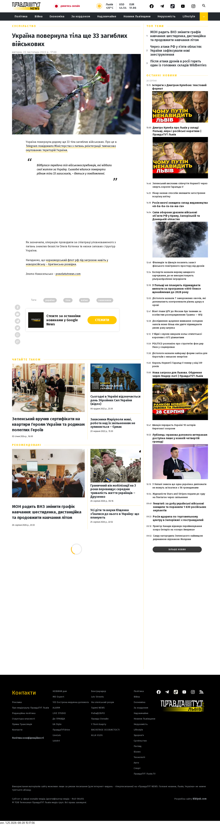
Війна (39, 16)
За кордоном (81, 16)
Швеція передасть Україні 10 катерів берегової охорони (174, 427)
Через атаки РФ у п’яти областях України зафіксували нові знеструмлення (176, 51)
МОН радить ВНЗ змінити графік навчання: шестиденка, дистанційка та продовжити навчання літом (46, 512)
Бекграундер (98, 691)
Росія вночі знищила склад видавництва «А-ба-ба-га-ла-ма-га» (180, 204)
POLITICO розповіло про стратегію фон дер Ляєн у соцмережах (178, 345)
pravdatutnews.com (68, 274)
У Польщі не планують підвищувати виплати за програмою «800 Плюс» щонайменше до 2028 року (176, 289)
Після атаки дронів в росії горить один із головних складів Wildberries (178, 63)
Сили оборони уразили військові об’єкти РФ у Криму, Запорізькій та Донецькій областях (176, 216)
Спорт (137, 768)
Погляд (137, 746)
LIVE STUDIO (59, 713)
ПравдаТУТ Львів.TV (145, 773)
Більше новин (177, 549)
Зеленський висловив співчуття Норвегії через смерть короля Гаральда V (179, 185)
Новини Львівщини (137, 16)
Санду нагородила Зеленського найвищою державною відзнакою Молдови (178, 537)
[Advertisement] (72, 207)
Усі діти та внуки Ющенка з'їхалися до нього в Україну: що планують (114, 513)
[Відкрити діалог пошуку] (204, 6)
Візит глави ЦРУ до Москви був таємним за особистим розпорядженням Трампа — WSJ (177, 313)
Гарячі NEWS (98, 707)
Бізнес (137, 751)
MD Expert (58, 696)
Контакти (24, 692)
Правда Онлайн (99, 718)
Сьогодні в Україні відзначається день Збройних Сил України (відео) (115, 400)
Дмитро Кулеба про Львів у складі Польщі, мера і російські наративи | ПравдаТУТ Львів (177, 131)
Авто (136, 762)
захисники (104, 300)
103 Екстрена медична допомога (71, 702)
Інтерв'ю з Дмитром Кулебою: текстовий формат (179, 87)
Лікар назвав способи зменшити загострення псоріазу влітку (178, 195)
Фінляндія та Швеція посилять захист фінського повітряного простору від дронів (178, 264)
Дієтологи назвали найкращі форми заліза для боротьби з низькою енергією (179, 355)
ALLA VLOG (97, 735)
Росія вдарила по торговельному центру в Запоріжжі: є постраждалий (178, 518)
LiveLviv (57, 735)
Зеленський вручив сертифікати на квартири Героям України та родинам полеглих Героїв (48, 424)
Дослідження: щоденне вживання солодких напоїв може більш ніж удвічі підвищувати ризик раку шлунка (177, 324)
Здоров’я (139, 735)
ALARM (56, 707)
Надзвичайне (106, 16)
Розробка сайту (190, 798)
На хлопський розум (102, 702)
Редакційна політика (23, 713)
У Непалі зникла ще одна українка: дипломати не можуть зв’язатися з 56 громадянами (179, 486)
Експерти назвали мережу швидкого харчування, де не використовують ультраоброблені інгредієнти (173, 275)
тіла (67, 300)
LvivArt (56, 740)
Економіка (57, 16)
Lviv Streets (97, 696)
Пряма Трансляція (22, 724)
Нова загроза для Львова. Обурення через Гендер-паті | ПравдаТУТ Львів (177, 374)
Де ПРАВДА (59, 718)
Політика (21, 16)
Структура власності (23, 718)
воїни (84, 300)
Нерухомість (167, 16)
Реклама (17, 702)
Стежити (102, 320)
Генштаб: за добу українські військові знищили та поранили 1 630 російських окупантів (179, 507)
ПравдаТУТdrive (61, 729)
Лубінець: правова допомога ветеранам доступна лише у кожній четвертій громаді (179, 438)
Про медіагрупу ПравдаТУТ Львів (30, 707)
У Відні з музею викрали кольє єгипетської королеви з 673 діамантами (177, 336)
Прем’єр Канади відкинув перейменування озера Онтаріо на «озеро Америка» (177, 528)
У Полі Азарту (98, 724)
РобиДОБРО (98, 713)
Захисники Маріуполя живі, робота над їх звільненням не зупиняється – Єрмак (112, 423)
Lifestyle (189, 16)
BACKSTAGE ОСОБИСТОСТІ (105, 729)
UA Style (57, 724)
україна (50, 300)
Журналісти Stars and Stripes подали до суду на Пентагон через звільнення (179, 495)
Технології (139, 757)
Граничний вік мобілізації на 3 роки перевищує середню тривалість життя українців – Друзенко (113, 491)
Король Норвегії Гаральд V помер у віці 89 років (177, 364)
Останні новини (161, 75)
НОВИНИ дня (60, 691)
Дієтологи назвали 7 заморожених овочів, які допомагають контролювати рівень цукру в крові (179, 302)
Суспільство (24, 26)
